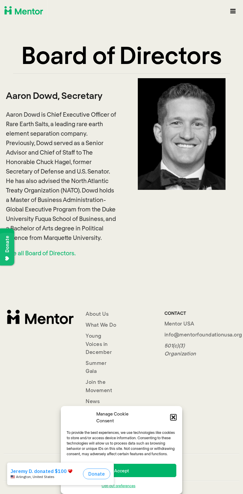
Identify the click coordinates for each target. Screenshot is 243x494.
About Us (97, 314)
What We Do (101, 325)
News (93, 401)
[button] (173, 417)
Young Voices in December (99, 344)
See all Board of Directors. (41, 252)
